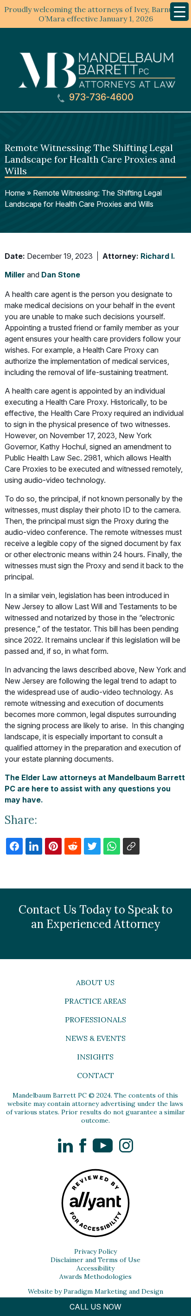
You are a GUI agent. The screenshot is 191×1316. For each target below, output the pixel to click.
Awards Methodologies (95, 1276)
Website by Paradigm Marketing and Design (95, 1291)
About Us (95, 982)
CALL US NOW (95, 1306)
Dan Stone (60, 274)
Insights (95, 1056)
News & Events (95, 1038)
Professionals (95, 1019)
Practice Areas (95, 1001)
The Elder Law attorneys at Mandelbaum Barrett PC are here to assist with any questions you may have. (95, 788)
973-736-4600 (100, 97)
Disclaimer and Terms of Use (95, 1260)
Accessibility (95, 1268)
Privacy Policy (95, 1251)
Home (15, 192)
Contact (95, 1075)
